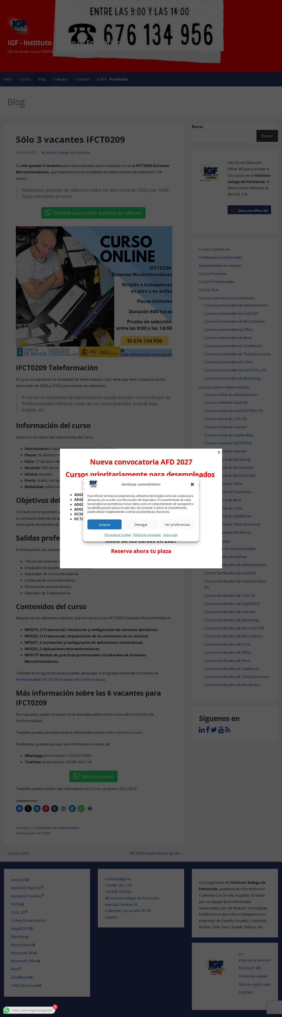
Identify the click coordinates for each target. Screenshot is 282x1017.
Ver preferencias (177, 524)
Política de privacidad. (147, 535)
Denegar (141, 524)
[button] (192, 484)
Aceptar (105, 524)
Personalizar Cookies (118, 535)
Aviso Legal (170, 535)
